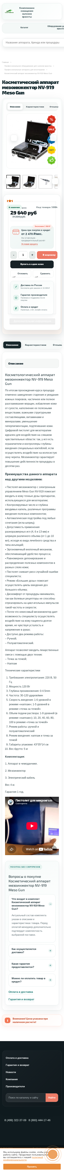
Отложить (23, 273)
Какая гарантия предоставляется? (23, 965)
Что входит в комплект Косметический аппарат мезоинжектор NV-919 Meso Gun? (28, 904)
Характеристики (35, 106)
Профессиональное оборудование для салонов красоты (28, 66)
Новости (11, 1072)
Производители (15, 1086)
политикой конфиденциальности (23, 1158)
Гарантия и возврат (21, 999)
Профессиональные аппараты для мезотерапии (24, 70)
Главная (5, 62)
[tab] (12, 344)
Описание (15, 106)
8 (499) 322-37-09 (15, 1120)
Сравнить (45, 273)
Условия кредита (29, 244)
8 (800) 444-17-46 (39, 1120)
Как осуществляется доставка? (24, 951)
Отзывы (54, 106)
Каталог (24, 27)
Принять (32, 1166)
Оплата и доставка (21, 992)
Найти (51, 1097)
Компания (12, 1079)
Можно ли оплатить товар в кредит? (28, 980)
